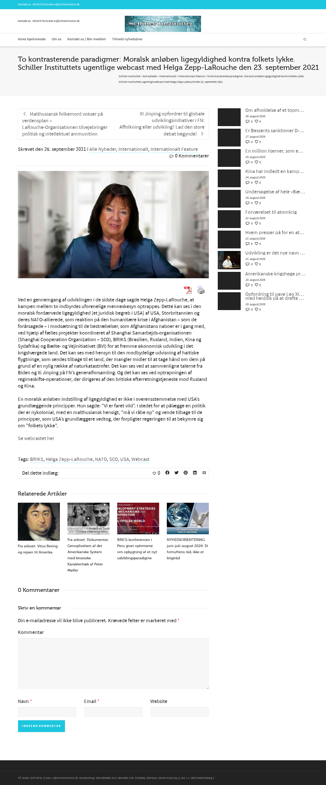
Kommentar (31, 632)
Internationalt (133, 149)
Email (90, 701)
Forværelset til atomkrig (271, 212)
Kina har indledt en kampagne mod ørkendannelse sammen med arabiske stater (275, 171)
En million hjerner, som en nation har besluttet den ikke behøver (275, 151)
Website (158, 701)
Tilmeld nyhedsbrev (127, 39)
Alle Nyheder (102, 149)
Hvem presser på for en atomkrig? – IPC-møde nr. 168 (275, 233)
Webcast (140, 459)
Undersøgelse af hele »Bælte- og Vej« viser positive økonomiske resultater (275, 192)
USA (124, 459)
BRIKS (36, 459)
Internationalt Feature (174, 149)
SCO (113, 459)
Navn (23, 701)
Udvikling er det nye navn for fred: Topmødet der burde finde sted (275, 253)
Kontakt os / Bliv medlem (86, 39)
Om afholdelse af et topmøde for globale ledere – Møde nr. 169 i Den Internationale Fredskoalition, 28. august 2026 (275, 110)
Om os (56, 39)
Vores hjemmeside (32, 39)
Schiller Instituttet (129, 76)
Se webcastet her (36, 438)
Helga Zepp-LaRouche (69, 459)
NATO (101, 459)
